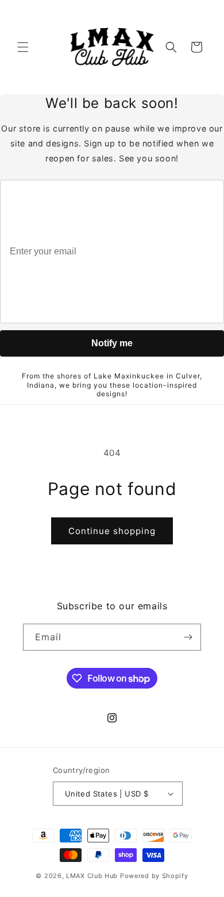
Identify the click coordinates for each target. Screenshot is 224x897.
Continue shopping (112, 530)
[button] (23, 47)
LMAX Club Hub (92, 876)
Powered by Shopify (154, 876)
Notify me (112, 343)
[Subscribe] (187, 637)
